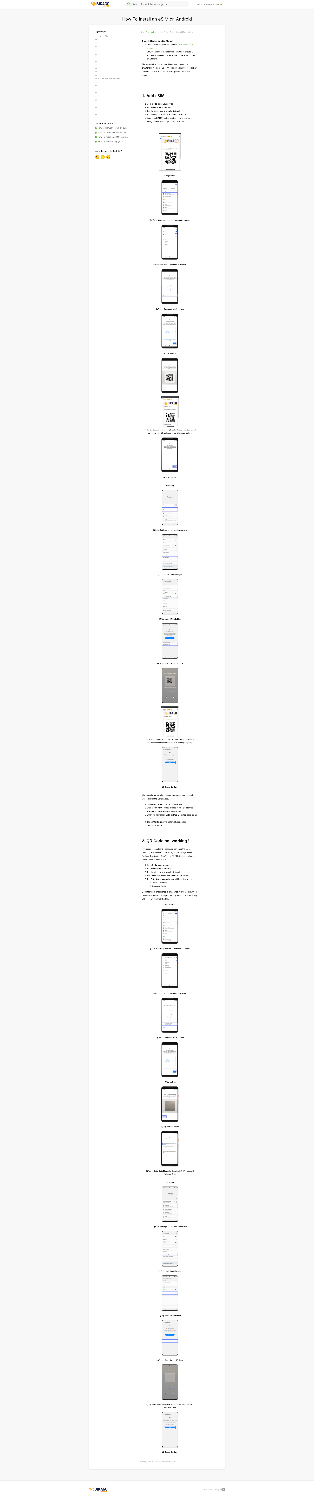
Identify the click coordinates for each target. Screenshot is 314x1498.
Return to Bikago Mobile (209, 4)
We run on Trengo (212, 1489)
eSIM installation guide (154, 32)
